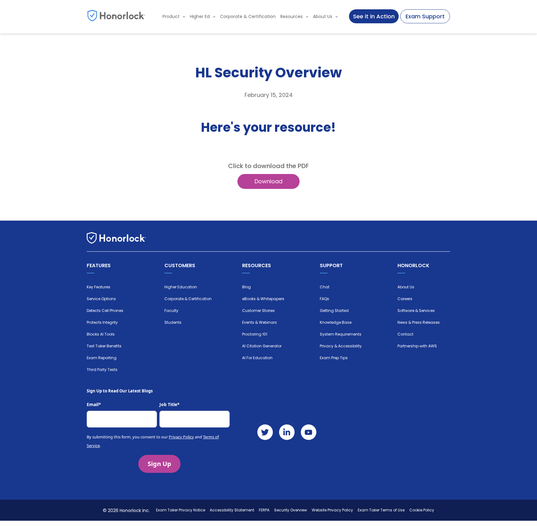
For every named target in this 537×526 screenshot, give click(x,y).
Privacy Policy (181, 437)
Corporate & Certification (248, 16)
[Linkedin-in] (287, 432)
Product (171, 16)
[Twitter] (265, 432)
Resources (291, 16)
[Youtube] (308, 432)
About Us (322, 16)
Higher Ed (200, 16)
